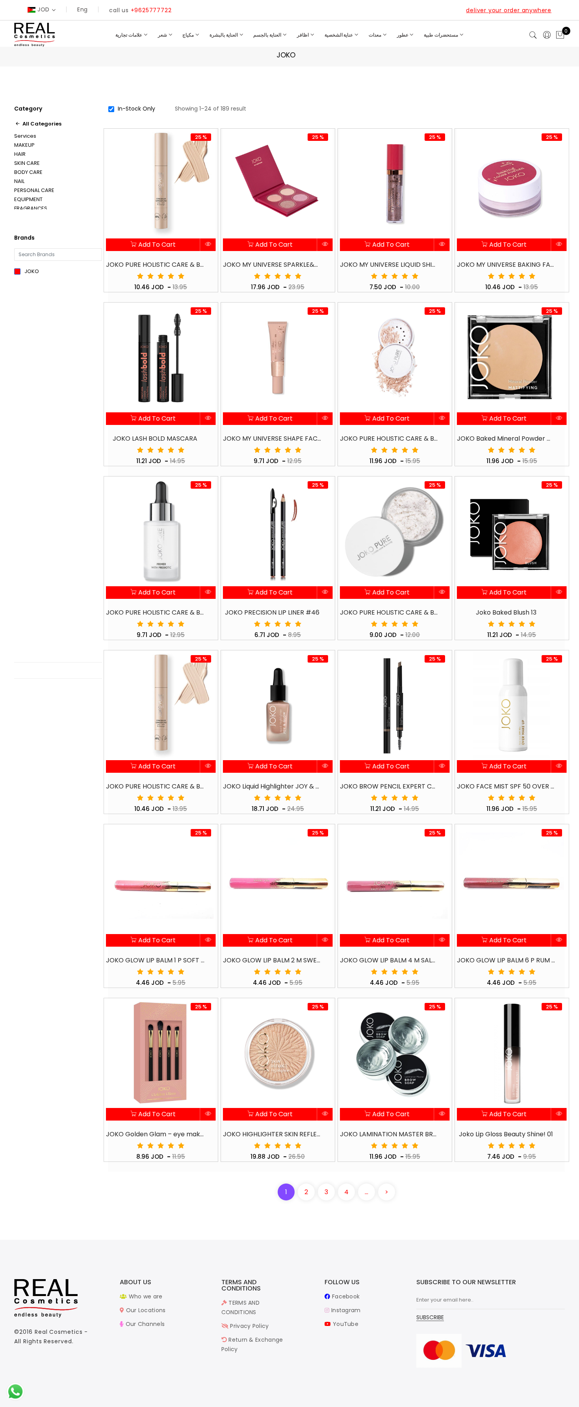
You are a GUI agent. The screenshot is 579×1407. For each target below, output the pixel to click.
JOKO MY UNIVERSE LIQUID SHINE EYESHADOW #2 (389, 264)
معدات (375, 34)
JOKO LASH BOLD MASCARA (155, 438)
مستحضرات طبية (441, 34)
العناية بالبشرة (224, 34)
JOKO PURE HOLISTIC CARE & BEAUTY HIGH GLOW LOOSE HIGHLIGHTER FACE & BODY (389, 438)
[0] (560, 35)
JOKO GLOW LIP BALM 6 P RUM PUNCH (506, 960)
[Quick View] (208, 244)
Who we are (144, 1296)
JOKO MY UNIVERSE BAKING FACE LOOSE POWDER (506, 264)
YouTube (344, 1324)
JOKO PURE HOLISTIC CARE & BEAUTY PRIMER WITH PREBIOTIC (155, 612)
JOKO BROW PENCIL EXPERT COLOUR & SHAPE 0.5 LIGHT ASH (389, 786)
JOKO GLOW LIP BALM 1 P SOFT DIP (155, 960)
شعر (163, 34)
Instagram (345, 1310)
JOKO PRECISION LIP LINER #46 (272, 612)
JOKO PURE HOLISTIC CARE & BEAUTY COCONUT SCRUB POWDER (389, 612)
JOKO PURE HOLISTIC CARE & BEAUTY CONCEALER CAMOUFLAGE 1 (155, 786)
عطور (403, 34)
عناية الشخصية (339, 34)
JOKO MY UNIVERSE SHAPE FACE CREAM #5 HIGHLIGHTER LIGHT (272, 438)
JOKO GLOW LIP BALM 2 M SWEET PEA (272, 960)
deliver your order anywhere (508, 10)
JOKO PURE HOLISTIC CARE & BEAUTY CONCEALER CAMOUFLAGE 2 (155, 264)
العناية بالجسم (267, 34)
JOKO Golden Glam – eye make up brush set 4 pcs (155, 1134)
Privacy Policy (248, 1326)
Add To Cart (156, 244)
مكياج (188, 34)
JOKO (31, 271)
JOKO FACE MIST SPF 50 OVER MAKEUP (506, 786)
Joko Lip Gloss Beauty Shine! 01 (506, 1134)
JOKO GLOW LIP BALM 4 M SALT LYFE (389, 960)
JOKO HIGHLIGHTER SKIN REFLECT (272, 1134)
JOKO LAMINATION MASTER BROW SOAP (389, 1134)
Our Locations (144, 1310)
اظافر (303, 34)
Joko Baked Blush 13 (506, 612)
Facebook (345, 1296)
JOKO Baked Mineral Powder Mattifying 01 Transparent (506, 438)
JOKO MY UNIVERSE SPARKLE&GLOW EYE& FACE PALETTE (272, 264)
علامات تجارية (129, 34)
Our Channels (144, 1324)
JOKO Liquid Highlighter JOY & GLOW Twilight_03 (272, 786)
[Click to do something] (15, 1391)
